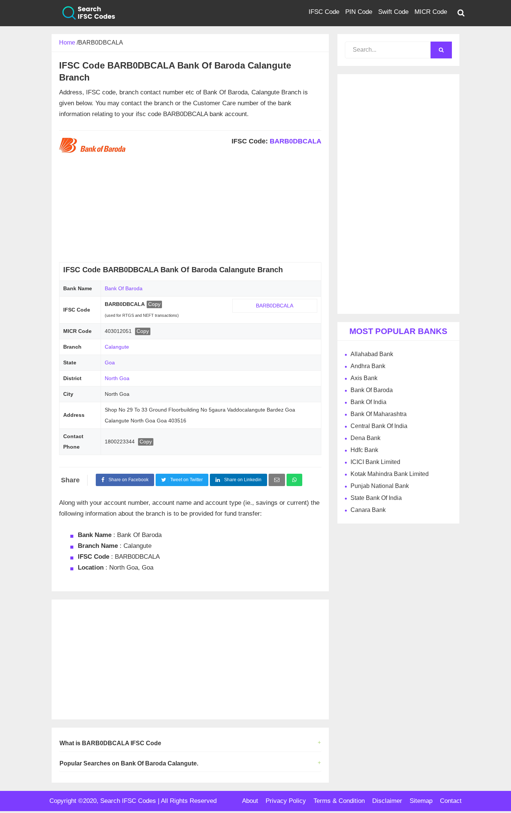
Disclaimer (387, 800)
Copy (154, 304)
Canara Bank (368, 510)
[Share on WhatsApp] (294, 480)
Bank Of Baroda (124, 288)
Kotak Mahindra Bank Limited (390, 474)
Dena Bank (365, 438)
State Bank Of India (376, 498)
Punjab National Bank (380, 486)
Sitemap (421, 800)
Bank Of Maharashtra (379, 414)
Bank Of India (368, 402)
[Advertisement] (190, 209)
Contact (451, 800)
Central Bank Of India (379, 426)
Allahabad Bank (372, 354)
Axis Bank (364, 378)
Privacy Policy (286, 800)
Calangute (117, 347)
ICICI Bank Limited (375, 462)
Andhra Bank (368, 366)
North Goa (117, 378)
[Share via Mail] (277, 480)
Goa (110, 362)
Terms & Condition (339, 800)
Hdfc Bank (364, 450)
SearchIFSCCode (83, 13)
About (250, 800)
